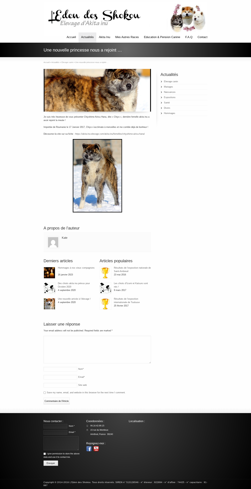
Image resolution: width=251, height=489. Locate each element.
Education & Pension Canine (162, 37)
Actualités (87, 37)
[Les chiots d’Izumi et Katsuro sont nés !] (105, 288)
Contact (202, 37)
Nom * (72, 426)
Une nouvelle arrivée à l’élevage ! (74, 299)
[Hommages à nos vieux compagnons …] (49, 273)
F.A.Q (188, 37)
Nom (81, 369)
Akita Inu (104, 37)
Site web (82, 385)
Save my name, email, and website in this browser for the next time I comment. (86, 392)
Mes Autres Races (127, 37)
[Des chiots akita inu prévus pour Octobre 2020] (49, 288)
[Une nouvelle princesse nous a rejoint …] (97, 90)
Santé (167, 102)
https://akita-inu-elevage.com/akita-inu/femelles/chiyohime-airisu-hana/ (110, 134)
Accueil (71, 37)
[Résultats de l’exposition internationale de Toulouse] (105, 304)
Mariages (168, 86)
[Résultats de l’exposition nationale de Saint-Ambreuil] (105, 273)
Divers (167, 108)
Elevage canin (171, 81)
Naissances (170, 92)
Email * (72, 432)
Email (81, 377)
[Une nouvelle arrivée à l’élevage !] (49, 304)
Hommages (169, 113)
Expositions (170, 97)
